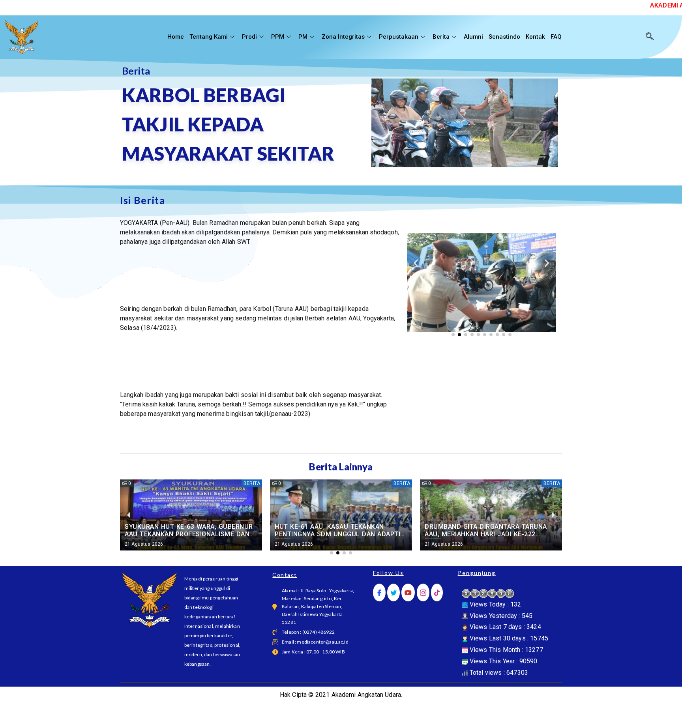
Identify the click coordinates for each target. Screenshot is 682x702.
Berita (441, 36)
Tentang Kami (208, 36)
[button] (416, 263)
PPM (277, 36)
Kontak (535, 36)
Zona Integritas (343, 36)
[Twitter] (393, 592)
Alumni (473, 36)
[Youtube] (408, 592)
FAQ (556, 36)
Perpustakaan (398, 36)
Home (175, 36)
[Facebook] (379, 592)
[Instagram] (423, 592)
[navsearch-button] (650, 37)
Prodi (249, 36)
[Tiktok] (437, 592)
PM (302, 36)
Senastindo (504, 36)
